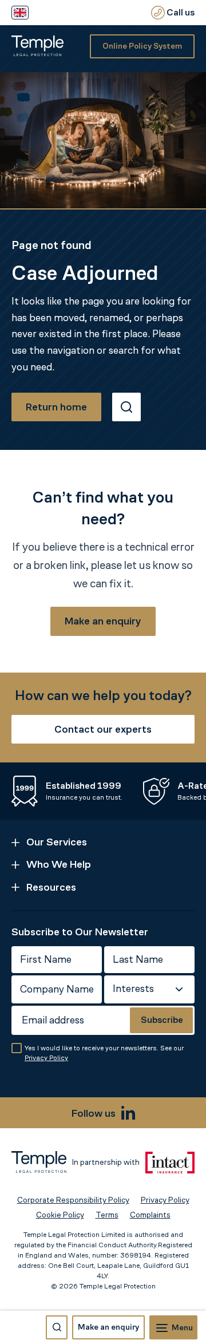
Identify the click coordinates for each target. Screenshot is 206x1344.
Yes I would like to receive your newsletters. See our (104, 1053)
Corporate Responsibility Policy (73, 1200)
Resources (51, 887)
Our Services (56, 842)
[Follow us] (128, 1113)
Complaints (150, 1215)
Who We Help (58, 864)
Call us (180, 12)
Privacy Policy (46, 1058)
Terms (107, 1215)
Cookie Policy (60, 1215)
